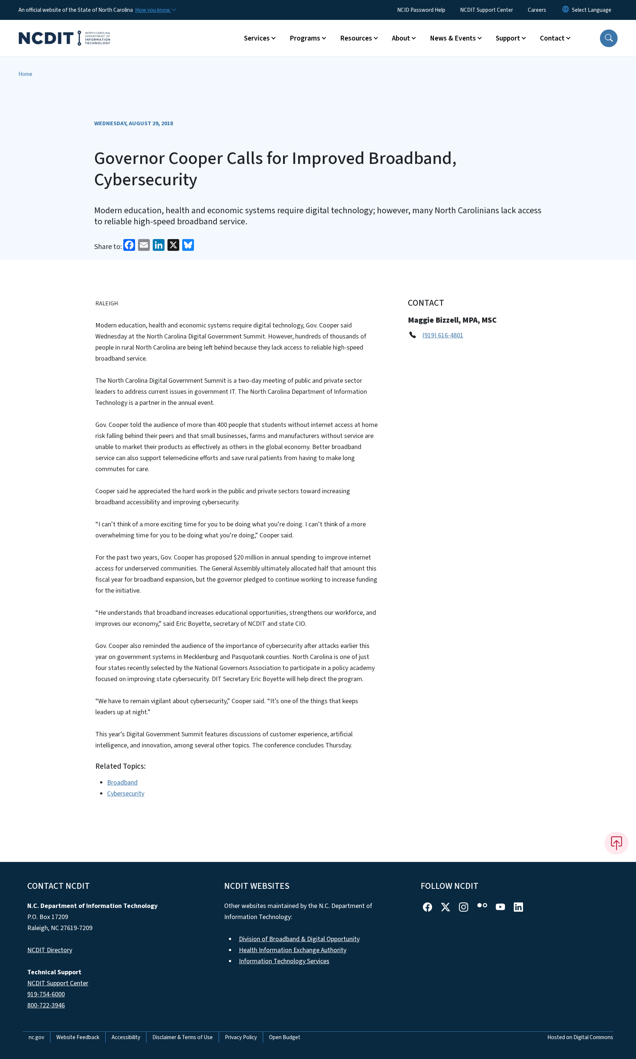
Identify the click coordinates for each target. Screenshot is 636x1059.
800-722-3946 (46, 1005)
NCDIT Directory (49, 950)
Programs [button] (305, 38)
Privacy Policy (241, 1037)
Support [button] (508, 38)
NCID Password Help (421, 10)
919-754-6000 (46, 994)
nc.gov (36, 1037)
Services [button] (257, 38)
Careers (537, 10)
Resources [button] (356, 38)
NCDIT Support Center (486, 10)
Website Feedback (77, 1037)
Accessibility (126, 1037)
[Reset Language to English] (565, 9)
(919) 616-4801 (443, 335)
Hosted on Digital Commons (580, 1037)
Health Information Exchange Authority (292, 950)
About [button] (401, 38)
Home (25, 74)
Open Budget (284, 1037)
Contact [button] (552, 38)
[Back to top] (616, 843)
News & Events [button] (453, 38)
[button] (609, 38)
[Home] (64, 30)
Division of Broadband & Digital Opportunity (299, 939)
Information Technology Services (284, 961)
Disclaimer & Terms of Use (182, 1037)
